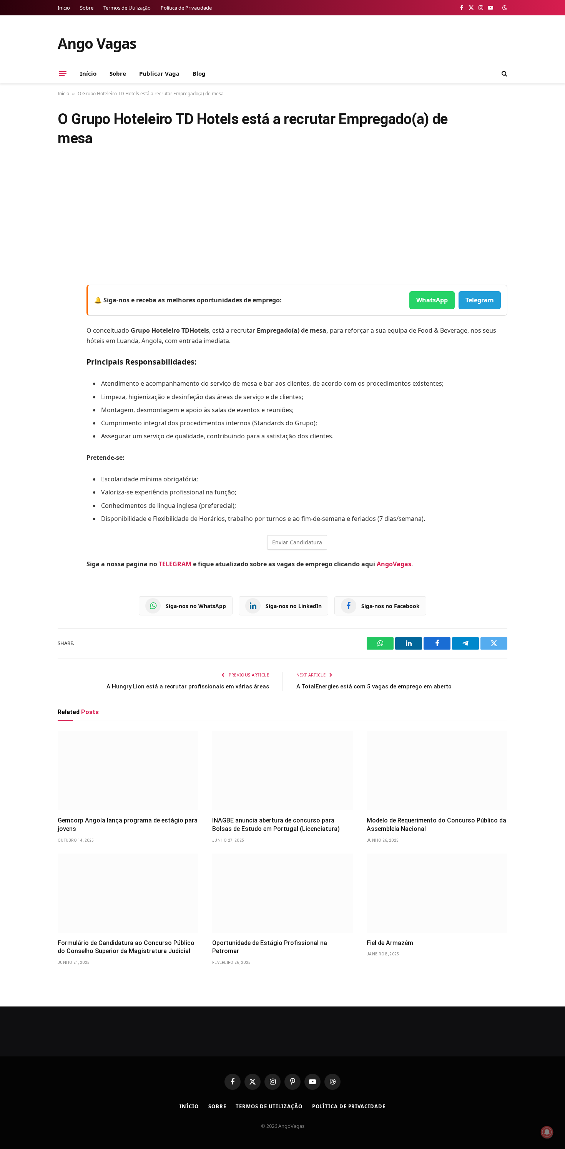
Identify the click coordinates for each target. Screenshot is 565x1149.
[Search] (503, 73)
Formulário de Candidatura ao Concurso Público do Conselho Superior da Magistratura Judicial (126, 947)
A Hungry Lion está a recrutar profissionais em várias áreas (187, 686)
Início (64, 7)
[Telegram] (65, 369)
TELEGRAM (175, 564)
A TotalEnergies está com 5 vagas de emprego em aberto (374, 686)
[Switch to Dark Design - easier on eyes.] (503, 7)
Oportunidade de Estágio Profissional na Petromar (269, 947)
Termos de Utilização (127, 7)
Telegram (479, 300)
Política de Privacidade (186, 7)
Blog (199, 73)
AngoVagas (394, 564)
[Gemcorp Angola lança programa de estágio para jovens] (128, 770)
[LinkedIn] (65, 349)
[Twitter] (65, 330)
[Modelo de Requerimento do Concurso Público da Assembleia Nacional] (437, 770)
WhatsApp (432, 300)
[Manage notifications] (547, 1132)
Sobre (86, 7)
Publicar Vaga (159, 73)
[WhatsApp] (65, 388)
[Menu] (62, 73)
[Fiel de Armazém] (437, 893)
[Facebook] (65, 310)
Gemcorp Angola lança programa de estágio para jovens (128, 824)
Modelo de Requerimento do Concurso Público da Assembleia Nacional (436, 824)
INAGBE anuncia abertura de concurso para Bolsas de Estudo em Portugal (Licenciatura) (276, 824)
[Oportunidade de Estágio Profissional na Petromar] (282, 893)
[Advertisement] (282, 217)
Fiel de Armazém (390, 943)
